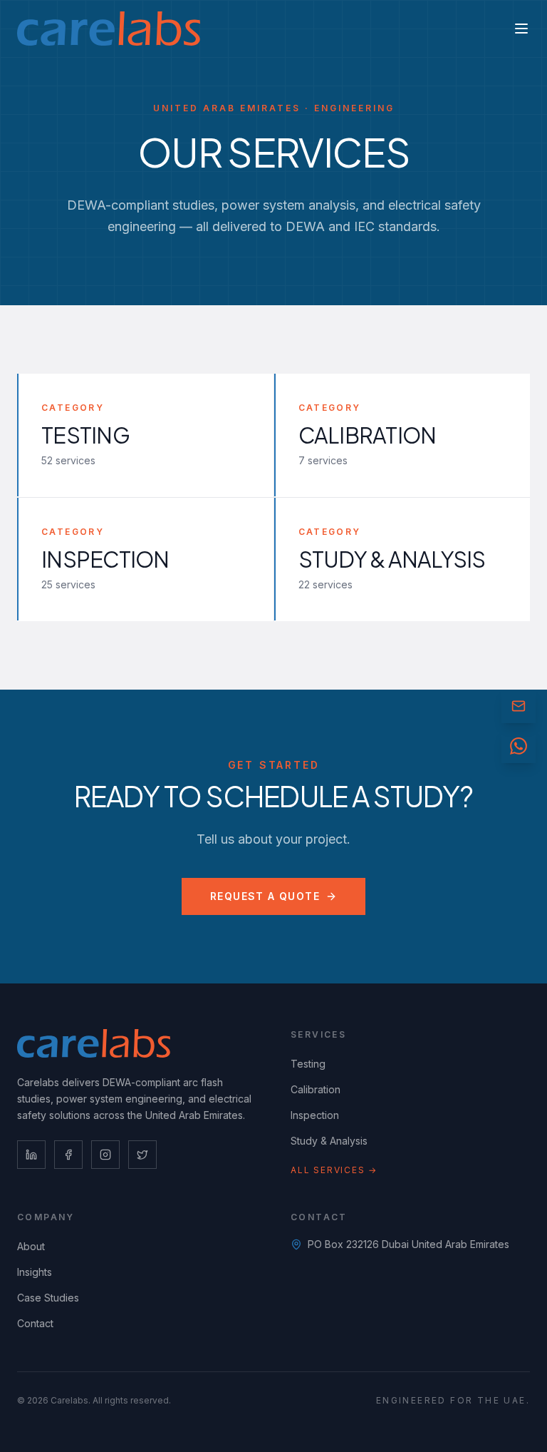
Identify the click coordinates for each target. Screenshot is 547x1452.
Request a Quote (265, 896)
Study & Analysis (329, 1141)
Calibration (315, 1089)
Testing (308, 1064)
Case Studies (48, 1298)
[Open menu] (521, 28)
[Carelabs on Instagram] (105, 1154)
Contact (35, 1323)
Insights (34, 1272)
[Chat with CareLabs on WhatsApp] (518, 746)
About (31, 1246)
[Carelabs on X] (142, 1154)
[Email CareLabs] (518, 706)
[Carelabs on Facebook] (68, 1154)
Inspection (315, 1115)
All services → (334, 1170)
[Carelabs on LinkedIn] (31, 1154)
